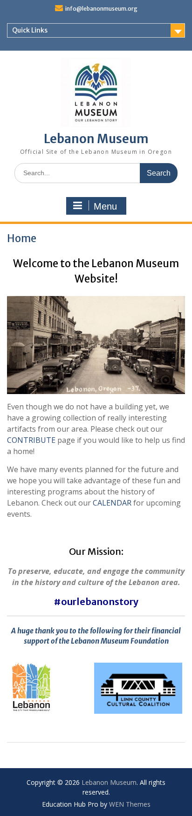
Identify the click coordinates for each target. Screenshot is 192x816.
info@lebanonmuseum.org (101, 8)
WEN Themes (130, 804)
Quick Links (30, 30)
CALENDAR (112, 503)
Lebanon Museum (96, 138)
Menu (105, 206)
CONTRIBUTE (31, 440)
